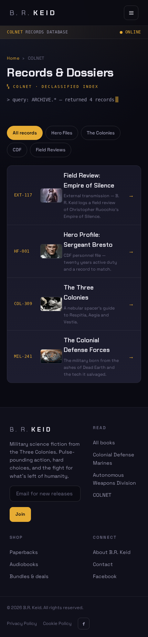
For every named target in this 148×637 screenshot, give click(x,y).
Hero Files (61, 133)
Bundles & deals (29, 576)
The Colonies (101, 133)
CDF (17, 150)
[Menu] (131, 13)
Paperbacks (24, 552)
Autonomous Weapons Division (114, 479)
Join (20, 514)
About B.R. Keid (111, 552)
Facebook (105, 576)
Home (13, 58)
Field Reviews (50, 150)
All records (25, 133)
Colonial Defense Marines (113, 459)
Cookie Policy (57, 623)
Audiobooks (24, 564)
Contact (103, 564)
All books (104, 442)
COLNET (102, 495)
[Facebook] (83, 623)
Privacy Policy (22, 623)
